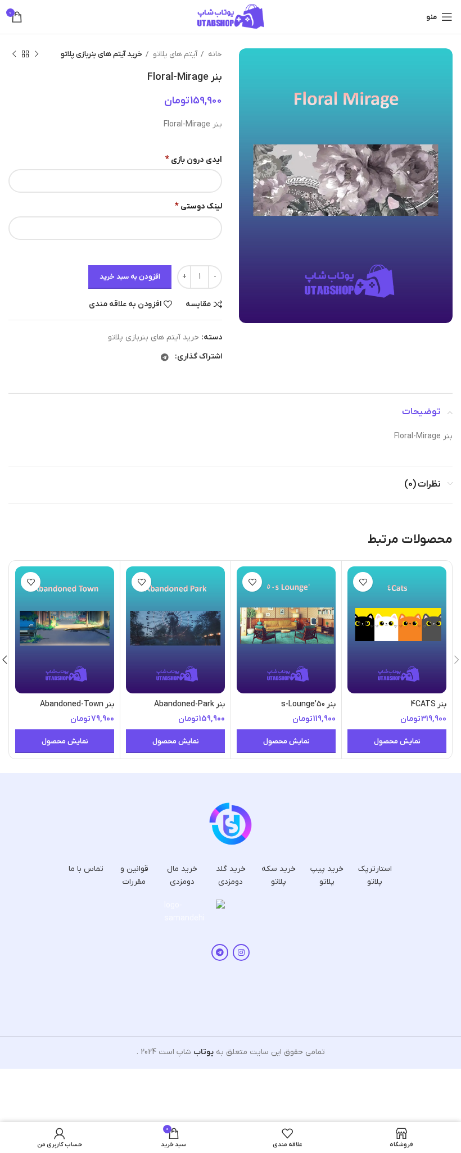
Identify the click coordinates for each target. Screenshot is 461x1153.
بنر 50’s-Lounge (308, 704)
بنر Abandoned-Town (77, 704)
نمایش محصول (397, 741)
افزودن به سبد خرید (130, 277)
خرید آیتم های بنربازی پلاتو (101, 54)
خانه (214, 54)
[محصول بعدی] (14, 54)
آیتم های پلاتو (174, 54)
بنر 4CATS (428, 704)
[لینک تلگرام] (164, 357)
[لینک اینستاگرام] (241, 952)
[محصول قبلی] (36, 54)
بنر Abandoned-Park (189, 704)
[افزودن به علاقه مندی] (363, 582)
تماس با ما (86, 869)
